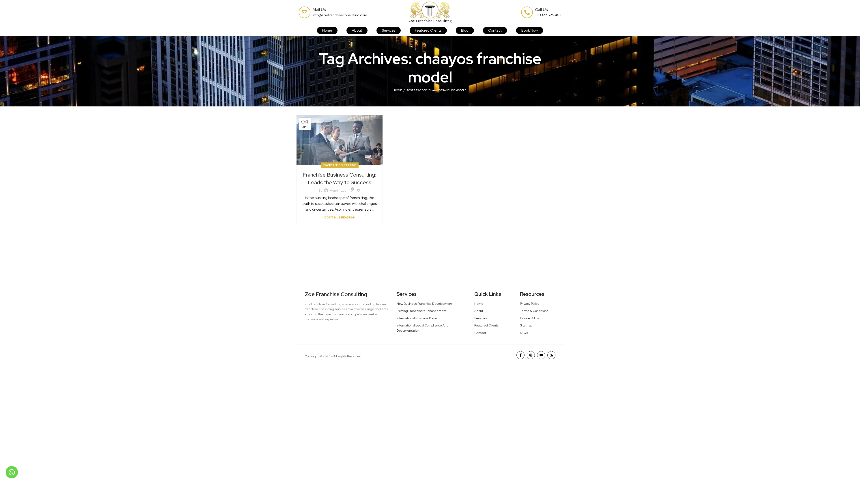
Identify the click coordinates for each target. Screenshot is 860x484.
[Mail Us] (304, 12)
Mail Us (319, 9)
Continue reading (339, 217)
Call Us (541, 9)
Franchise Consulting (339, 165)
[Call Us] (527, 12)
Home (398, 90)
